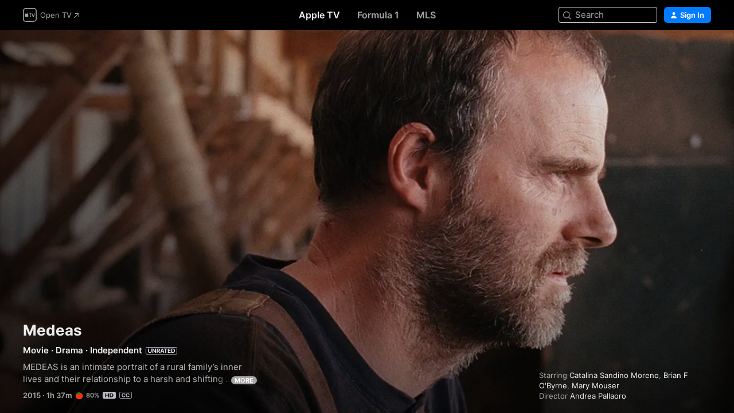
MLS (426, 15)
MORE (244, 380)
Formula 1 (378, 15)
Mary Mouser (595, 385)
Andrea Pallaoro (598, 395)
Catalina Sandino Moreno (614, 375)
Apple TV (319, 15)
